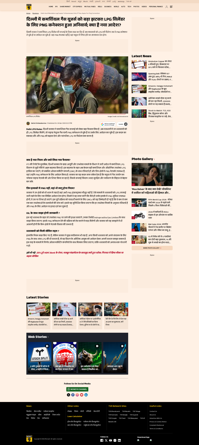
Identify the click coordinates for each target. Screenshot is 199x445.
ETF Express (77, 6)
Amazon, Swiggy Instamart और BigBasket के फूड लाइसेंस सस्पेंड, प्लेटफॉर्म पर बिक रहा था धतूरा (160, 89)
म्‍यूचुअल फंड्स (31, 415)
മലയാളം (121, 1)
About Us (153, 415)
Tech (129, 6)
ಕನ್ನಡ (79, 1)
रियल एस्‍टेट (56, 415)
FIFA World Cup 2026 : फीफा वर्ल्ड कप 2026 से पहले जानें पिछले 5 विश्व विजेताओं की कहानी (160, 202)
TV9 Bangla (123, 415)
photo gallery (142, 159)
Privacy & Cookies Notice (158, 422)
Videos (144, 6)
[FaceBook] (73, 394)
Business (107, 6)
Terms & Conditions (156, 429)
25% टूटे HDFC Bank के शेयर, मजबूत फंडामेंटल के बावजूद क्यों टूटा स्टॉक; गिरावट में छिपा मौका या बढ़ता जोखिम (74, 255)
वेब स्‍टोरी (97, 411)
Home (51, 6)
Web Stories (37, 337)
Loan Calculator (74, 416)
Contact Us (153, 411)
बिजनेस (28, 411)
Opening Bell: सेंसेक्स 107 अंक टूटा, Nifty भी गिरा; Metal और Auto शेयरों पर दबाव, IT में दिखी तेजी (160, 76)
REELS (100, 6)
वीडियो (88, 411)
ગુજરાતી (97, 1)
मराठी (91, 1)
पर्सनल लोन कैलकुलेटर (91, 421)
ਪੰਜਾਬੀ (109, 1)
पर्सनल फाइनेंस (49, 411)
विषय (76, 411)
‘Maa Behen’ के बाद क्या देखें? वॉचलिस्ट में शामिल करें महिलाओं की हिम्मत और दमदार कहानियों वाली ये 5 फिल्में (151, 191)
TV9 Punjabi (112, 418)
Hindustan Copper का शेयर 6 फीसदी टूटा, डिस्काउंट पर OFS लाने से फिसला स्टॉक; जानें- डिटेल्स (160, 64)
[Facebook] (101, 440)
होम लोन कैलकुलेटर (74, 421)
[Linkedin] (86, 394)
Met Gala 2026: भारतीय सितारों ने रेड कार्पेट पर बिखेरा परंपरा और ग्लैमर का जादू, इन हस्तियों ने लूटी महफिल (159, 227)
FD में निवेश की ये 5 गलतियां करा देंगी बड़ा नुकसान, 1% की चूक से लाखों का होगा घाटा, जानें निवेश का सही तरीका (159, 239)
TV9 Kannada (113, 415)
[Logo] (29, 441)
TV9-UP (129, 1)
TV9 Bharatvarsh (114, 411)
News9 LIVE (112, 422)
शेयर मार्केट (37, 411)
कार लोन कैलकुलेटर (74, 425)
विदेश (33, 418)
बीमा (39, 415)
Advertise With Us (156, 418)
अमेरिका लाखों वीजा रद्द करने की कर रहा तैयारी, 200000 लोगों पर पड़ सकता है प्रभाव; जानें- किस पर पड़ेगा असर (159, 101)
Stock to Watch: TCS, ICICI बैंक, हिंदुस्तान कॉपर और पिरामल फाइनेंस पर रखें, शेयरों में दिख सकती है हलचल (160, 113)
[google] (108, 124)
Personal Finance (156, 6)
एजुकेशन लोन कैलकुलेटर (92, 425)
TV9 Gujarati (134, 415)
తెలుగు (85, 1)
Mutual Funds (90, 6)
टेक (38, 418)
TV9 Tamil (122, 418)
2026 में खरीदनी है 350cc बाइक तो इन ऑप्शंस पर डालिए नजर (160, 215)
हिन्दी (68, 1)
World (116, 6)
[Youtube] (81, 394)
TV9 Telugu (136, 411)
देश (27, 418)
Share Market (65, 6)
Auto (123, 6)
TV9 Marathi (126, 411)
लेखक (69, 411)
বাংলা (103, 1)
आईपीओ (47, 415)
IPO (56, 6)
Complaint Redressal (157, 425)
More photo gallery (151, 248)
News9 (74, 1)
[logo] (28, 7)
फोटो (82, 411)
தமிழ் (114, 1)
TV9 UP (142, 418)
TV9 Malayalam (133, 418)
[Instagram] (77, 394)
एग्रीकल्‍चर (45, 418)
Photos (136, 6)
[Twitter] (68, 394)
